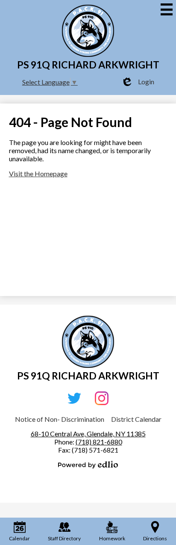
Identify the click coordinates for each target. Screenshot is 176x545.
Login (137, 81)
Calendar (19, 538)
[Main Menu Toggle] (166, 9)
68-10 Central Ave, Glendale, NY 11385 (88, 433)
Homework (112, 538)
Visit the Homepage (38, 173)
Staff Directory (64, 538)
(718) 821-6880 (99, 442)
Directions (155, 538)
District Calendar (136, 419)
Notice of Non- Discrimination (59, 419)
